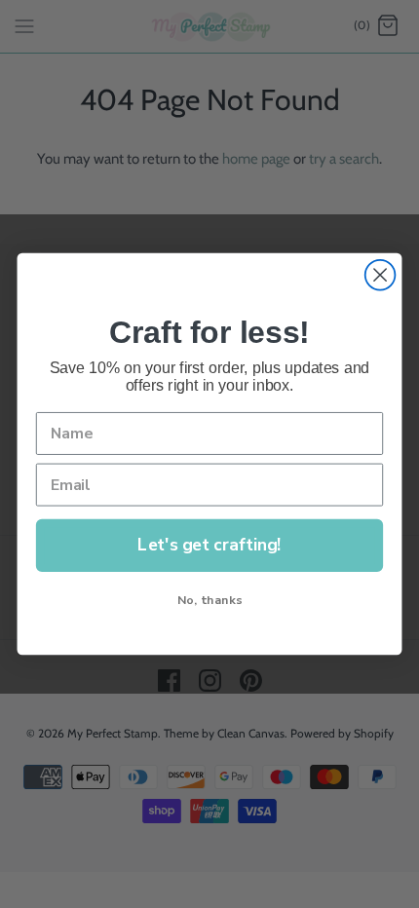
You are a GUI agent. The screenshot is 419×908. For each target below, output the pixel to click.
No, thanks (209, 599)
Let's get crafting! (209, 544)
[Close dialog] (380, 275)
